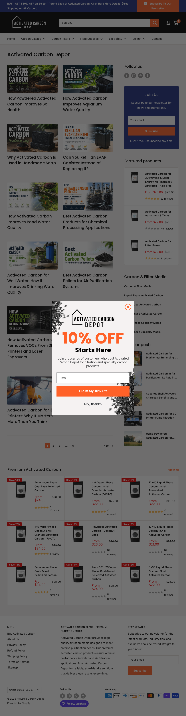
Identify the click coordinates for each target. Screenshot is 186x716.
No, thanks (93, 404)
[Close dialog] (128, 307)
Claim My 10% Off (93, 391)
